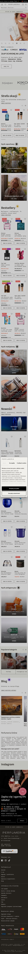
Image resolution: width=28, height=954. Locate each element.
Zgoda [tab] (4, 463)
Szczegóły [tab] (12, 463)
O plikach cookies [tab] (21, 463)
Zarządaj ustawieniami (14, 493)
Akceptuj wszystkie (14, 488)
